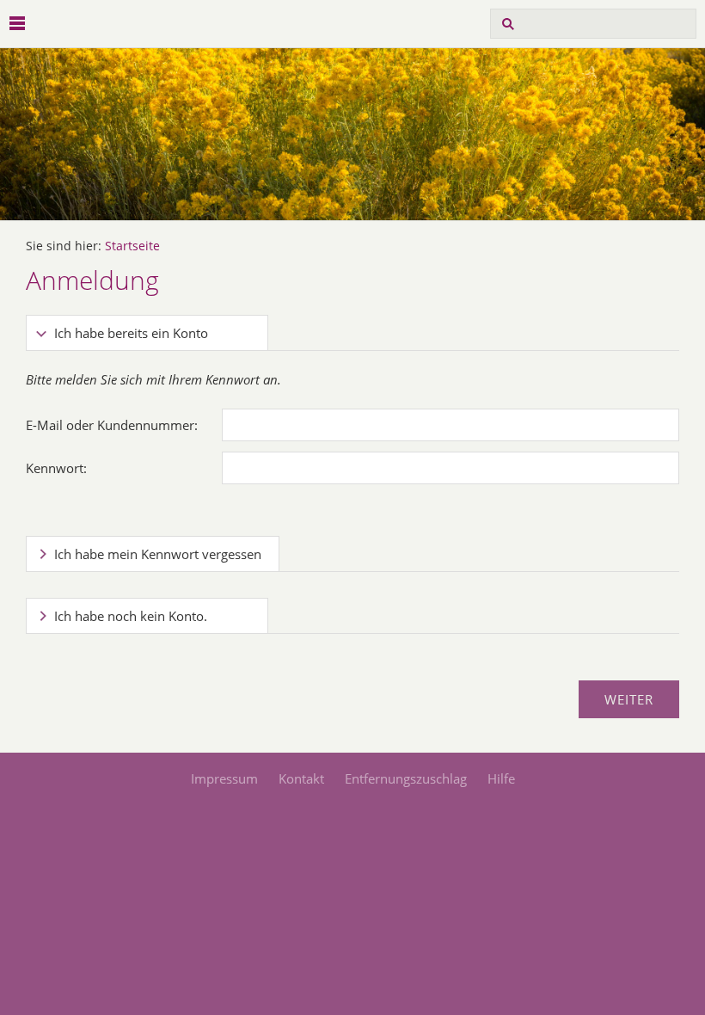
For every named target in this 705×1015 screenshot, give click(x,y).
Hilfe (501, 778)
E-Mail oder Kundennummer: (112, 425)
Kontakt (301, 778)
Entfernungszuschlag (406, 778)
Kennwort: (56, 468)
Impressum (224, 778)
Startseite (132, 246)
